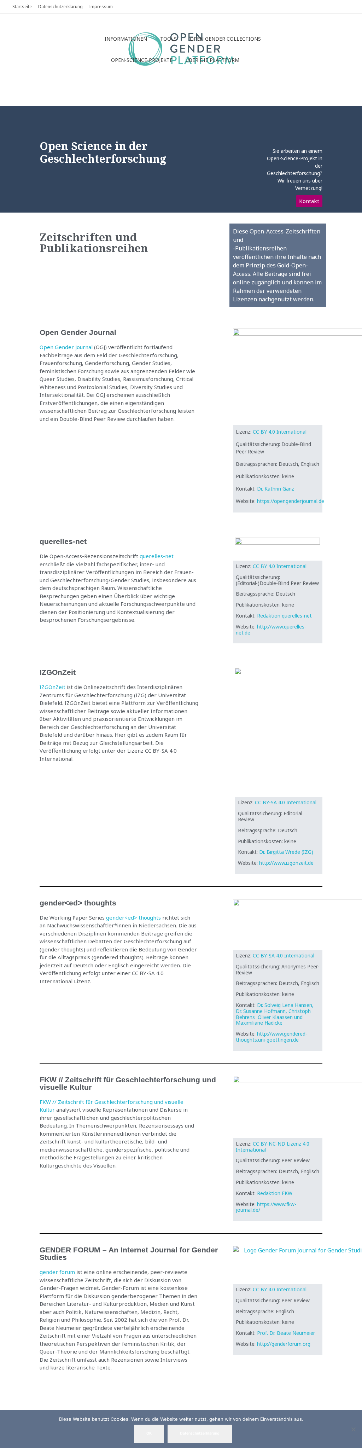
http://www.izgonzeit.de (286, 862)
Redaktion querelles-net (284, 615)
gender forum (57, 1271)
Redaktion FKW (275, 1193)
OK (149, 1433)
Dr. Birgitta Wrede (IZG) (286, 851)
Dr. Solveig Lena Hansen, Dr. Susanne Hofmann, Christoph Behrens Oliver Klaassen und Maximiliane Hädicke (275, 1014)
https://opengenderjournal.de (290, 501)
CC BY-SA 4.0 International (285, 802)
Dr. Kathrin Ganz (275, 488)
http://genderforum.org (283, 1343)
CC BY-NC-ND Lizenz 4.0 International (272, 1146)
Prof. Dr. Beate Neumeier (286, 1333)
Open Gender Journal (66, 347)
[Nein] (353, 1429)
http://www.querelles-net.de (271, 629)
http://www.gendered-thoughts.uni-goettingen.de (271, 1036)
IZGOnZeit (52, 686)
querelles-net (157, 556)
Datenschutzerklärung (200, 1433)
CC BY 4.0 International (279, 431)
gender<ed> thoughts (133, 917)
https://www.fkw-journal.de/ (266, 1207)
